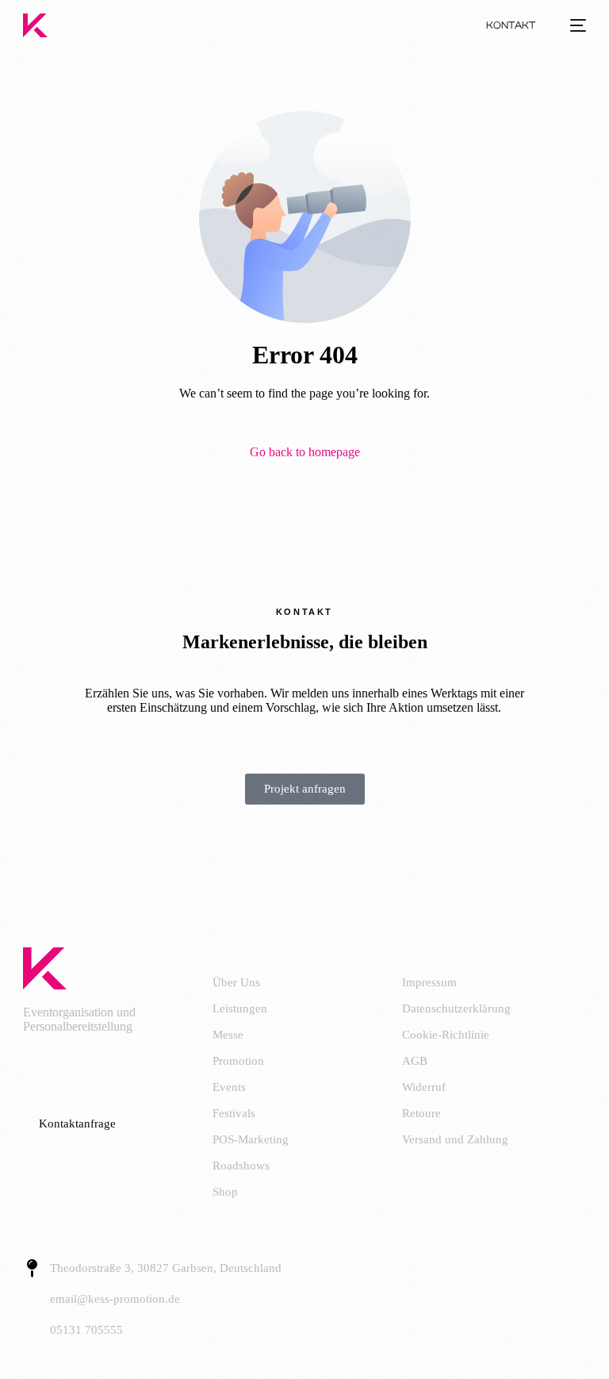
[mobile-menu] (574, 25)
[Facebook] (43, 1069)
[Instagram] (104, 1069)
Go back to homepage (305, 452)
